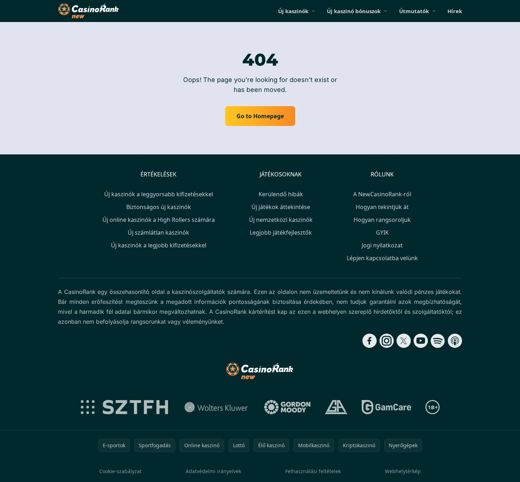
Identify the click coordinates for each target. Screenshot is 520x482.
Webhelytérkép (403, 471)
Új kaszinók (293, 11)
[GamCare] (386, 407)
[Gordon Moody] (287, 407)
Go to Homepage (260, 116)
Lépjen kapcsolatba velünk (382, 258)
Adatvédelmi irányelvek (213, 471)
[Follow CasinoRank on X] (404, 341)
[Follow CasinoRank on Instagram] (387, 341)
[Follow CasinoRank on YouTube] (421, 341)
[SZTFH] (124, 407)
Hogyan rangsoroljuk (382, 220)
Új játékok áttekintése (280, 207)
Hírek (454, 11)
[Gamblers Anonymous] (336, 407)
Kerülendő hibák (281, 194)
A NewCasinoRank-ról (382, 194)
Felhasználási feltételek (313, 471)
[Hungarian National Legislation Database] (216, 407)
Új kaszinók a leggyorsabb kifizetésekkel (158, 194)
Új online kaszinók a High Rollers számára (158, 220)
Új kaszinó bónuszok (354, 11)
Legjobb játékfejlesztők (281, 232)
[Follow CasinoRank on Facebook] (369, 341)
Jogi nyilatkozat (382, 245)
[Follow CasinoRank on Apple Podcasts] (455, 341)
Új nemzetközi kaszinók (281, 220)
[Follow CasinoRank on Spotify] (438, 341)
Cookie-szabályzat (120, 471)
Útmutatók (414, 11)
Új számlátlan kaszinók (158, 232)
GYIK (382, 232)
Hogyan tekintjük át (382, 207)
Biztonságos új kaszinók (158, 207)
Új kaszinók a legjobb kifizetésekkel (158, 245)
